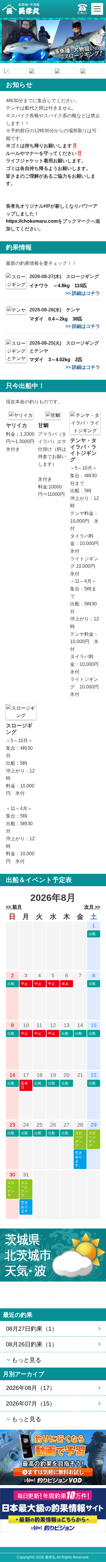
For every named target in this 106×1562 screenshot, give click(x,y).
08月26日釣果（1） (31, 1344)
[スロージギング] (21, 711)
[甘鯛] (53, 414)
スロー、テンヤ (10, 1189)
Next (96, 71)
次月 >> (92, 906)
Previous (8, 71)
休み (65, 984)
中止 (24, 984)
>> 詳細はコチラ (82, 293)
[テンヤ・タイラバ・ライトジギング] (85, 422)
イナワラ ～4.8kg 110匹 (58, 285)
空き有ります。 (78, 1159)
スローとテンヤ (24, 1189)
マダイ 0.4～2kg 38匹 (55, 318)
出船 (92, 934)
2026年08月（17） (30, 1388)
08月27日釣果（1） (31, 1328)
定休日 (24, 1085)
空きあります (24, 1207)
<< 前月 (14, 906)
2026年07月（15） (30, 1403)
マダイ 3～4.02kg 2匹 (55, 359)
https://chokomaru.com (32, 221)
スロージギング (78, 1139)
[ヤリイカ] (21, 414)
